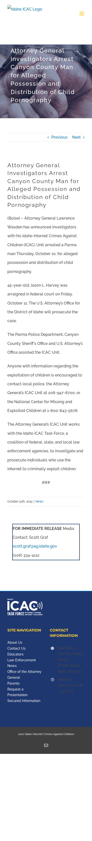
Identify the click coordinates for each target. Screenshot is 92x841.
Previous (59, 137)
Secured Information (23, 701)
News (39, 501)
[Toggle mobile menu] (82, 13)
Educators (15, 654)
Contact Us (16, 648)
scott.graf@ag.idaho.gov (35, 546)
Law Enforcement (21, 660)
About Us (14, 642)
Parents (13, 683)
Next (76, 137)
